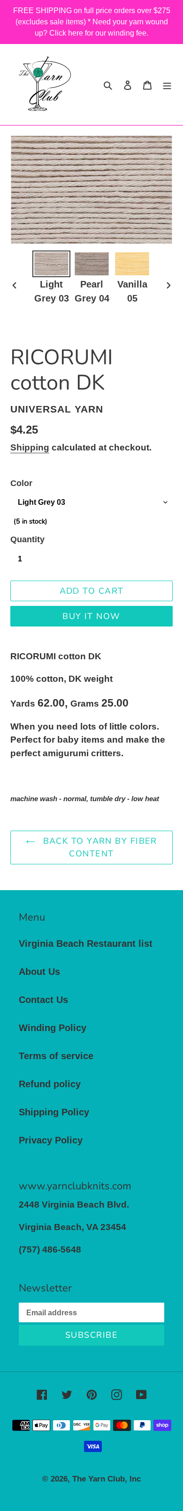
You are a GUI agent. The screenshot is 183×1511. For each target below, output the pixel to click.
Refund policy (50, 1084)
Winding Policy (52, 1028)
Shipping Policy (54, 1112)
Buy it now (91, 616)
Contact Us (43, 1000)
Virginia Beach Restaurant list (85, 943)
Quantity (27, 539)
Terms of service (56, 1056)
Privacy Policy (51, 1140)
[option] (51, 278)
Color (21, 483)
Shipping (29, 447)
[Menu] (167, 84)
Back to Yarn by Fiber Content (98, 847)
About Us (39, 971)
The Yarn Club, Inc (106, 1478)
